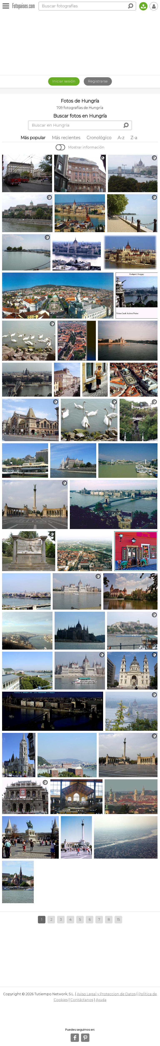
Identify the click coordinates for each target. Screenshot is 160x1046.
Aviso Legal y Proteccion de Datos (106, 994)
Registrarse (98, 81)
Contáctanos (81, 1000)
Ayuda (101, 1000)
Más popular (33, 137)
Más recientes (66, 137)
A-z (121, 137)
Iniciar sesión (63, 81)
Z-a (134, 137)
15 (118, 919)
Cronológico (99, 137)
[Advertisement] (80, 44)
